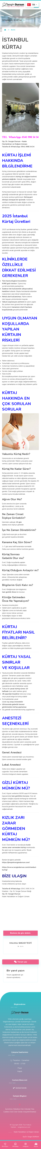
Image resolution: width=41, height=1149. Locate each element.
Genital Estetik (21, 1088)
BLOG (21, 946)
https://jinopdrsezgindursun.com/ (16, 862)
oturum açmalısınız (13, 977)
